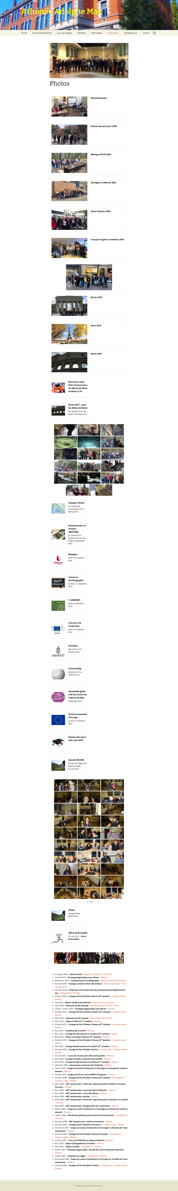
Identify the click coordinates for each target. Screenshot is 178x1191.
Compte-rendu (118, 996)
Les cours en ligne (64, 33)
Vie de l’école (113, 33)
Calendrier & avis (130, 33)
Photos (104, 977)
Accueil (24, 33)
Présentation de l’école (42, 33)
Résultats (88, 974)
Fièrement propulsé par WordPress (89, 1185)
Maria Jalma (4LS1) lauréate (113, 980)
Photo (116, 1005)
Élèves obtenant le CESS (101, 1005)
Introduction (105, 1049)
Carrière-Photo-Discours (104, 1002)
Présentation (66, 993)
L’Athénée (81, 33)
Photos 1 (98, 974)
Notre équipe (96, 33)
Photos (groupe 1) (112, 983)
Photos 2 (108, 974)
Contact (146, 33)
